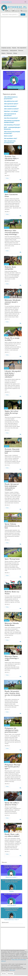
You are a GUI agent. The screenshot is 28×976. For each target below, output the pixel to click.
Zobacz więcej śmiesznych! (16, 87)
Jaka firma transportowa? (11, 118)
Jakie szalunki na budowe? (11, 108)
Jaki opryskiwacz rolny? (10, 138)
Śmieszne (9, 53)
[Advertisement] (14, 32)
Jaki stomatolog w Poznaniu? (12, 124)
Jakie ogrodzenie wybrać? (11, 103)
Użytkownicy (4, 50)
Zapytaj (22, 14)
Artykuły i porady (6, 47)
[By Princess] (19, 147)
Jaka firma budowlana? (10, 106)
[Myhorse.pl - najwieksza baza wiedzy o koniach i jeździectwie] (14, 7)
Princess (20, 50)
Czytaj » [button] (7, 178)
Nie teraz (4, 973)
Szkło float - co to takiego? (11, 111)
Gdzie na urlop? (8, 136)
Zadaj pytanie (13, 50)
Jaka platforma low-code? (11, 101)
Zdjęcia (3, 53)
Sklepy (15, 53)
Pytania (14, 47)
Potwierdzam (10, 973)
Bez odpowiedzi (21, 47)
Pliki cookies (12, 970)
